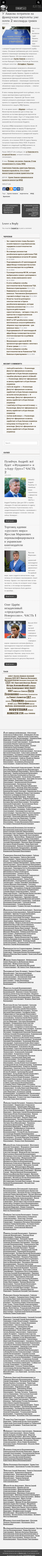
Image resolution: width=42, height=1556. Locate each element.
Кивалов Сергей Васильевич (26, 1018)
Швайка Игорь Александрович (16, 1488)
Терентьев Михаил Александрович (19, 1384)
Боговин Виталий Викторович (16, 802)
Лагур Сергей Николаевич (14, 1110)
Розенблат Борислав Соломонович (17, 1306)
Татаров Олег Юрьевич (29, 1381)
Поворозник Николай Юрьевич (16, 1268)
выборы (9, 706)
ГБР (36, 680)
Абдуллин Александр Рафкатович (19, 734)
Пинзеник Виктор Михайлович (16, 1260)
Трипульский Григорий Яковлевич (18, 1405)
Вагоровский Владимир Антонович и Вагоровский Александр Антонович (19, 829)
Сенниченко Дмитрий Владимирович (20, 1340)
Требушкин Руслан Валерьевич (25, 1401)
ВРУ (18, 678)
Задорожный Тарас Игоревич (15, 971)
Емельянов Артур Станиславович (17, 948)
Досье (33, 682)
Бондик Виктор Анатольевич (27, 813)
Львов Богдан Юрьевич (12, 1139)
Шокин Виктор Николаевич (14, 1509)
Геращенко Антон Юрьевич (14, 870)
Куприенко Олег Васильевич (28, 1093)
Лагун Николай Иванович (28, 1108)
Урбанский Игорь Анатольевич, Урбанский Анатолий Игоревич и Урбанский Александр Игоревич (22, 1423)
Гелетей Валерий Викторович (15, 866)
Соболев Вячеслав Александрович (17, 1352)
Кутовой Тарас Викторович (14, 1099)
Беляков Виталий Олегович (14, 791)
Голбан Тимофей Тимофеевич (26, 882)
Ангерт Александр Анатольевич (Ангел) (19, 746)
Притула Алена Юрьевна (27, 1278)
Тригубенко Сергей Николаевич (16, 1403)
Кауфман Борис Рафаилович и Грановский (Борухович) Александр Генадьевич (19, 1014)
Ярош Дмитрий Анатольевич (21, 1536)
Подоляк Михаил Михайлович (20, 1268)
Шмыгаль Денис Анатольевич (24, 1507)
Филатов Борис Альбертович (15, 1435)
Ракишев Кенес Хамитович (28, 1297)
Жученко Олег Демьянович (28, 967)
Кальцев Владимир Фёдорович (19, 1006)
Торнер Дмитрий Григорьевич (16, 1399)
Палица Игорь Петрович (27, 1241)
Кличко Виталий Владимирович (22, 1029)
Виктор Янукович (29, 678)
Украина (17, 700)
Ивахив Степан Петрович (26, 992)
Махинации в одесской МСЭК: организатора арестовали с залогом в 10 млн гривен (22, 343)
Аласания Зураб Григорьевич (15, 742)
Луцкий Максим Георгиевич (27, 1137)
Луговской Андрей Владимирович (16, 1131)
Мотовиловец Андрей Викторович (17, 1181)
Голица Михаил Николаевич (15, 884)
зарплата (29, 706)
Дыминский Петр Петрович (29, 942)
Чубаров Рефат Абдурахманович (16, 1481)
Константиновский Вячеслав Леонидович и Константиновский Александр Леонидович (22, 1050)
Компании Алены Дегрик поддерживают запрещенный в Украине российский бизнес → (31, 211)
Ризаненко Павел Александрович (26, 1302)
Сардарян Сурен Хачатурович (16, 1321)
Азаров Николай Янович (22, 740)
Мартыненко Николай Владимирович (19, 1154)
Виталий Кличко (12, 680)
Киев (8, 688)
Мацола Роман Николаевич (23, 1159)
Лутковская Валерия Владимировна (18, 1134)
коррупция (18, 709)
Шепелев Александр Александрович (18, 1496)
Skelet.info (22, 1553)
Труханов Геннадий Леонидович (17, 1410)
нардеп (30, 710)
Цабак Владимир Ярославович (16, 1464)
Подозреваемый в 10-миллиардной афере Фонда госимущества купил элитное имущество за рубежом (21, 264)
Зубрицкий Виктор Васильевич (18, 983)
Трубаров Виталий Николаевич (27, 1408)
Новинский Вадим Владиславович (18, 1209)
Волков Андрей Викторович (29, 846)
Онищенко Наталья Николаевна (27, 1222)
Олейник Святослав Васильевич (17, 1215)
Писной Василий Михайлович (28, 1266)
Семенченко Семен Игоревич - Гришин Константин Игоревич (20, 1334)
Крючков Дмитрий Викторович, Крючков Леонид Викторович (21, 1079)
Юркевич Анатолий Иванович (16, 1520)
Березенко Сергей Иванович (14, 797)
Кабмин (32, 686)
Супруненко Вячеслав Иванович (17, 1368)
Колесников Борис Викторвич (26, 1043)
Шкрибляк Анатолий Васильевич (19, 1505)
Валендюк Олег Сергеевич (14, 833)
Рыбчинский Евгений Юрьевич (27, 1311)
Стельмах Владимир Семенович (16, 1363)
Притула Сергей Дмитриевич (15, 1280)
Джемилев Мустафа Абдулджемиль (18, 924)
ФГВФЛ (10, 703)
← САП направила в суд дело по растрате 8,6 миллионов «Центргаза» (11, 209)
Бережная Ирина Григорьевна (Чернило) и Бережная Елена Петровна (21, 794)
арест (15, 703)
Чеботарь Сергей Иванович (14, 1471)
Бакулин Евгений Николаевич (16, 771)
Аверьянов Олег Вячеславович (16, 738)
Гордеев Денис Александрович (16, 891)
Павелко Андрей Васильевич (15, 1233)
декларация (19, 706)
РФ (7, 697)
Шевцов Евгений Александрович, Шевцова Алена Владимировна (17, 1491)
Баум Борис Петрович (31, 777)
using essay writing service (17, 424)
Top (37, 1551)
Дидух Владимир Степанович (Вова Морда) (20, 929)
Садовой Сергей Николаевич (24, 1319)
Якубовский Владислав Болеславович (19, 1528)
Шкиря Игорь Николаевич (26, 1502)
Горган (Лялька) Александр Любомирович (21, 890)
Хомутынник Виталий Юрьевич (17, 1457)
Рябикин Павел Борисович (14, 1313)
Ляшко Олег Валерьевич (24, 1141)
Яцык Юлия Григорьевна (27, 1539)
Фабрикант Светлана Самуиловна (17, 1431)
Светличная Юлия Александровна (16, 1326)
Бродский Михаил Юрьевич (24, 816)
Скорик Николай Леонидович (27, 1343)
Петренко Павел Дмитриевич (15, 1255)
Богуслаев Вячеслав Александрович (17, 806)
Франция (6, 196)
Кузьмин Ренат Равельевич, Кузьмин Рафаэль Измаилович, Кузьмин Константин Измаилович (22, 1086)
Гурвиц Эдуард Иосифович (28, 906)
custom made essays (14, 416)
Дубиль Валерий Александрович (17, 939)
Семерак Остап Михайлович (24, 1337)
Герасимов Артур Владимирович (27, 868)
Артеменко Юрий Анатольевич (16, 756)
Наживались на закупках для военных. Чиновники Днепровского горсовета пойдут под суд (22, 293)
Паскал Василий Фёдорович (19, 1249)
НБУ (10, 690)
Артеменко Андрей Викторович (27, 754)
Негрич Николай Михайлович (28, 1196)
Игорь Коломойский (17, 685)
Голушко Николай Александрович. (19, 885)
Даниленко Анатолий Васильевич (18, 910)
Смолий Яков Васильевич (28, 1350)
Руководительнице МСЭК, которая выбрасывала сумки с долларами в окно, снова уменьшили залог (21, 275)
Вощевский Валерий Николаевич (17, 851)
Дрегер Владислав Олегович (26, 937)
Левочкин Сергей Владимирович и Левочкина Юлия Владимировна (22, 1113)
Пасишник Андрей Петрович (15, 1248)
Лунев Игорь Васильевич (27, 1132)
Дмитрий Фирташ (22, 683)
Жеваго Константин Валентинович (16, 964)
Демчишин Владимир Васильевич (17, 915)
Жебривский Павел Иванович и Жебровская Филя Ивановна (20, 962)
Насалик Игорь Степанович (28, 1192)
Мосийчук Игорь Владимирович (26, 1177)
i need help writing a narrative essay (21, 405)
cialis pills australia (14, 368)
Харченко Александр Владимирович (19, 1449)
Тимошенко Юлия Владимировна (16, 1387)
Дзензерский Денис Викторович (16, 928)
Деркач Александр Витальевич (28, 923)
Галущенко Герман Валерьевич (16, 863)
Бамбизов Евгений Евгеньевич (25, 773)
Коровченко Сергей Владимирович (16, 1055)
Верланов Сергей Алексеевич (27, 839)
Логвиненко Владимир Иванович (18, 1125)
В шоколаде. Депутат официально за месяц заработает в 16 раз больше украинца (22, 371)
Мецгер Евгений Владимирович (23, 1172)
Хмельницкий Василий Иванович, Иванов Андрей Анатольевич (21, 1452)
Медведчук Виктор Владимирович (18, 1161)
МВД (32, 193)
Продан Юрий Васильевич (25, 1284)
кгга (35, 706)
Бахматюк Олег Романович (14, 779)
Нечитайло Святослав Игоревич (27, 1201)
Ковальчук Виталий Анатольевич (26, 1037)
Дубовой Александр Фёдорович (21, 940)
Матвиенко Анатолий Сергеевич (16, 1156)
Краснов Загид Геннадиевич (25, 1068)
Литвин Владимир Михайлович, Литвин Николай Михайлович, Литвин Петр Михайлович (22, 1121)
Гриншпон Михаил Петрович (27, 899)
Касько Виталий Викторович (20, 1011)
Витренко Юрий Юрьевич (14, 844)
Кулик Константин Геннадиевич (17, 1090)
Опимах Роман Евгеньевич (14, 1224)
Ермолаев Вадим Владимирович (26, 952)
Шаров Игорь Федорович (13, 1486)
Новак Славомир (27, 1207)
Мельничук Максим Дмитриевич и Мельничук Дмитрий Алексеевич (22, 1169)
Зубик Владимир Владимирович (16, 981)
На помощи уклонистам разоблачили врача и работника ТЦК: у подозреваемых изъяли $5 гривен (22, 254)
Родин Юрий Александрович (25, 1304)
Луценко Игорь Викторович (15, 1135)
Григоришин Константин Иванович (19, 896)
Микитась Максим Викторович (16, 1174)
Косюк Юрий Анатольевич (25, 1063)
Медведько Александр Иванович (17, 1163)
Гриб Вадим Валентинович (29, 893)
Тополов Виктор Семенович (25, 1397)
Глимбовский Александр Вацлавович (18, 878)
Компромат (18, 688)
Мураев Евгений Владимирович (21, 1182)
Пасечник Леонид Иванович (25, 1246)
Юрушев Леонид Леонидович (20, 1521)
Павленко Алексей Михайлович (20, 1234)
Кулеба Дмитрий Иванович (26, 1088)
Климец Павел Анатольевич (22, 1028)
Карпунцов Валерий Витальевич (17, 1010)
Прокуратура (32, 694)
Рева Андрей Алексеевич (19, 1300)
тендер (32, 713)
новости (12, 713)
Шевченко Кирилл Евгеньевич (27, 1495)
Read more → (11, 521)
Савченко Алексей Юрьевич (15, 1317)
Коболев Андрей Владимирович (16, 1034)
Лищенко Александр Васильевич (19, 1124)
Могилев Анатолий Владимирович (20, 1175)
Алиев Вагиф (34, 742)
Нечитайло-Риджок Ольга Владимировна (20, 1203)
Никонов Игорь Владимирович (16, 1205)
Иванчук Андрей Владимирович (17, 988)
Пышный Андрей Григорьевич (25, 1291)
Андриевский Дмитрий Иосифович (18, 749)
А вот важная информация (14, 733)
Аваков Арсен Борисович (27, 736)
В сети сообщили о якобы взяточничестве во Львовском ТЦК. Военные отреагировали (21, 285)
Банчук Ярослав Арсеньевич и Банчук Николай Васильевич (19, 776)
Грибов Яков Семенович (13, 895)
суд (21, 712)
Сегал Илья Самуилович (27, 1330)
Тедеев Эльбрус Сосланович (14, 1383)
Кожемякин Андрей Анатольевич (17, 1039)
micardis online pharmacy (17, 395)
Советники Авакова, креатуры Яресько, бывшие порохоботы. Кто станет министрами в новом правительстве (18, 170)
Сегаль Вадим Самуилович (14, 1332)
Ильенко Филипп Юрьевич (30, 995)
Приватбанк (23, 694)
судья (26, 713)
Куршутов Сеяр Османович (28, 1097)
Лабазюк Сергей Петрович (14, 1103)
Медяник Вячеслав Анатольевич (21, 1164)
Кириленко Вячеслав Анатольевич (17, 1019)
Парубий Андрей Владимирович (21, 1243)
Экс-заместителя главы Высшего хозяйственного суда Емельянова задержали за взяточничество (21, 243)
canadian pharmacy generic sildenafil (21, 376)
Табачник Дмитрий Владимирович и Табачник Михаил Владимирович (19, 1378)
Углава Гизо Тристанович (14, 1419)
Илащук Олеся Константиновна (16, 994)
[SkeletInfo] (21, 8)
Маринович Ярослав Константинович (17, 1151)
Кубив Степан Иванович (24, 1081)
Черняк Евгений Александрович (16, 1479)
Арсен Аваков (19, 59)
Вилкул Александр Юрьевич (15, 840)
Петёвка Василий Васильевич (28, 1253)
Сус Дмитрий (21, 1372)
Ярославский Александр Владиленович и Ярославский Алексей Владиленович (20, 1535)
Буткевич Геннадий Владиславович (18, 824)
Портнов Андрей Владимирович (17, 1273)
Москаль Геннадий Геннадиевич (17, 1179)
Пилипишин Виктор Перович (25, 1259)
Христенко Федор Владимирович (17, 1460)
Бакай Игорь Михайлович (28, 770)
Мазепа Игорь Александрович (16, 1145)
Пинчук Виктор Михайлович (20, 1261)
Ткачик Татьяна (21, 1392)
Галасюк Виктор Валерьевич (21, 861)
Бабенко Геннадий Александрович (18, 767)
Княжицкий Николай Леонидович (27, 1032)
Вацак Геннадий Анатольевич (26, 835)
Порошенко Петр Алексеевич (26, 1271)
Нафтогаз (17, 691)
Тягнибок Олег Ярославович (28, 1415)
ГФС (12, 683)
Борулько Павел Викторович (15, 815)
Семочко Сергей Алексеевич (14, 1339)
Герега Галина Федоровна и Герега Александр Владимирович (20, 872)
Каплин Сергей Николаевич (24, 1009)
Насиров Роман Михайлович (15, 1194)
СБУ (28, 697)
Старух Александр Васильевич (27, 1361)
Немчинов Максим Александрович (18, 1198)
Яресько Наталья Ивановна (26, 1532)
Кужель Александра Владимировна (18, 1083)
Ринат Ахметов (17, 697)
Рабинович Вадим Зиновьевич (16, 1295)
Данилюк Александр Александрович (22, 911)
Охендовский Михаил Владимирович (18, 1228)
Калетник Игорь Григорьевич (16, 1005)
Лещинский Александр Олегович (19, 1116)
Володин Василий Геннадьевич (16, 848)
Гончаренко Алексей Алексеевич (27, 888)
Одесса (24, 691)
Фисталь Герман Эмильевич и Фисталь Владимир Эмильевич (22, 1437)
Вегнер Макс (8, 837)
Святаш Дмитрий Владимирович (16, 1329)
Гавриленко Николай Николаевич (17, 855)
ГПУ (8, 682)
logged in (14, 228)
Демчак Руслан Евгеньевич (23, 914)
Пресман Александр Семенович (21, 1274)
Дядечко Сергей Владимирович (16, 944)
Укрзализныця (30, 701)
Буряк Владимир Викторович (27, 822)
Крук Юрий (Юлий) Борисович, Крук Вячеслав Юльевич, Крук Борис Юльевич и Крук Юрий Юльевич (21, 1075)
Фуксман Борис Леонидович (15, 1444)
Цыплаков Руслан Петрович (27, 1466)
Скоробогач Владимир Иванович (17, 1345)
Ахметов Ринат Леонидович (27, 763)
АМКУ (10, 676)
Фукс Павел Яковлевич (27, 1442)
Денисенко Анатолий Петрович (16, 917)
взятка (32, 703)
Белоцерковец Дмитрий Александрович (20, 789)
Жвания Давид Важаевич (14, 960)
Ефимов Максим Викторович (15, 954)
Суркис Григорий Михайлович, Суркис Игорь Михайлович (20, 1370)
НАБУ (33, 688)
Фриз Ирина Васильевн (13, 1440)
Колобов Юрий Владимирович (16, 1045)
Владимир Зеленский (26, 680)
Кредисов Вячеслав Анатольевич (17, 1070)
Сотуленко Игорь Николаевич (27, 1355)
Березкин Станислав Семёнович (19, 797)
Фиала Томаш (28, 1433)
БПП (14, 678)
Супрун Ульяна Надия (25, 1366)
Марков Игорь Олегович (29, 1152)
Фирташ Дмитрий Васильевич (19, 1436)
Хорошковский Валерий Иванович (17, 1459)
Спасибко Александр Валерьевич (17, 1357)
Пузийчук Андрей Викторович (16, 1287)
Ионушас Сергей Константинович (21, 998)
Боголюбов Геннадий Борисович (20, 803)
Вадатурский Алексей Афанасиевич (18, 831)
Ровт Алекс (8, 1304)
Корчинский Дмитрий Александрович (17, 1058)
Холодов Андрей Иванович (23, 1455)
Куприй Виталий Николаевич (16, 1095)
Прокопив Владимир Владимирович (18, 1286)
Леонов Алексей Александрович (20, 1115)
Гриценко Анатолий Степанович (17, 900)
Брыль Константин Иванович (16, 818)
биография (23, 703)
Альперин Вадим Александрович (17, 744)
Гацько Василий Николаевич (29, 864)
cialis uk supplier (13, 387)
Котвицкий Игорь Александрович (17, 1065)
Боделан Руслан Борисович (28, 807)
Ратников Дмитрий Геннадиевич (17, 1299)
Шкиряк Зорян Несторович (14, 1504)
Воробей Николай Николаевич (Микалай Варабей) (20, 848)
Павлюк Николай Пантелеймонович (16, 1238)
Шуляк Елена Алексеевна (22, 1515)
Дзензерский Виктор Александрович (18, 926)
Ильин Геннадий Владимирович (17, 997)
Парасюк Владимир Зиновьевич (16, 1242)
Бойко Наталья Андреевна (14, 809)
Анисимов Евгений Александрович (18, 751)
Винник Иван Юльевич (31, 842)
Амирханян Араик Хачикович (16, 745)
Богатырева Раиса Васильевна (27, 800)
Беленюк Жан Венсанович (27, 788)
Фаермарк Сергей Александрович (22, 1432)
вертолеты (24, 193)
